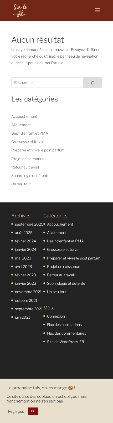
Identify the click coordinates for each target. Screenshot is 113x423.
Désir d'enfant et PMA (29, 133)
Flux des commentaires (66, 333)
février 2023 (25, 275)
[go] (92, 82)
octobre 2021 (26, 300)
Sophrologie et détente (30, 175)
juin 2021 (22, 317)
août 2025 (24, 232)
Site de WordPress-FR (65, 341)
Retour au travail (25, 167)
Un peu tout (21, 184)
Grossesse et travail (27, 141)
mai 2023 (23, 258)
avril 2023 (23, 266)
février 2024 (25, 241)
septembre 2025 (29, 224)
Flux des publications (64, 324)
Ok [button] (33, 411)
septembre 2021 (29, 309)
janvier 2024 (25, 249)
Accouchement (24, 116)
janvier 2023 (25, 283)
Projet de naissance (27, 158)
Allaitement (21, 125)
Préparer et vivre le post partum (38, 150)
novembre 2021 (28, 291)
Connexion (56, 316)
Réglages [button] (16, 411)
